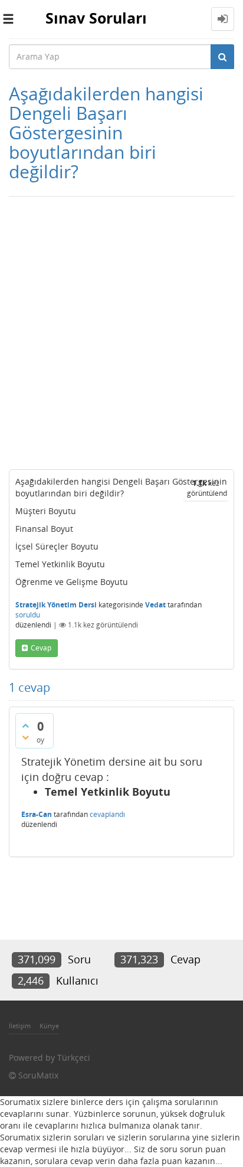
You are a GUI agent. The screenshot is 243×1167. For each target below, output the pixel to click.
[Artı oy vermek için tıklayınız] (25, 725)
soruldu (27, 615)
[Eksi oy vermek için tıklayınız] (25, 737)
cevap (41, 648)
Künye (49, 1025)
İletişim (20, 1025)
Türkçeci (73, 1057)
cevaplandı (107, 814)
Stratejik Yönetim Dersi (56, 605)
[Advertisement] (121, 330)
